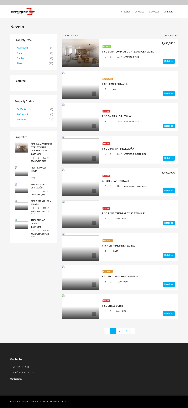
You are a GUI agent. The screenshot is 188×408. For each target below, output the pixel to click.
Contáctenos (16, 379)
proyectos (154, 11)
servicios (139, 11)
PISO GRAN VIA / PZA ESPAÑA (118, 148)
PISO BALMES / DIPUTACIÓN (117, 116)
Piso (19, 63)
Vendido (106, 111)
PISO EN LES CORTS (113, 305)
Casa (19, 53)
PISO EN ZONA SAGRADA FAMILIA (120, 276)
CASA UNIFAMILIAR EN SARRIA (118, 245)
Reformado (107, 79)
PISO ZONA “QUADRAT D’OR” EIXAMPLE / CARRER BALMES (133, 51)
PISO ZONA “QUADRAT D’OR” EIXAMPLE (123, 213)
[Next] (132, 331)
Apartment (22, 48)
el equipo (126, 11)
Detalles (168, 61)
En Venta (106, 46)
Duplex (20, 58)
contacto (168, 11)
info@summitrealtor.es (23, 372)
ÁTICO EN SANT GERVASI (115, 181)
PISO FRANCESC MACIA (114, 84)
